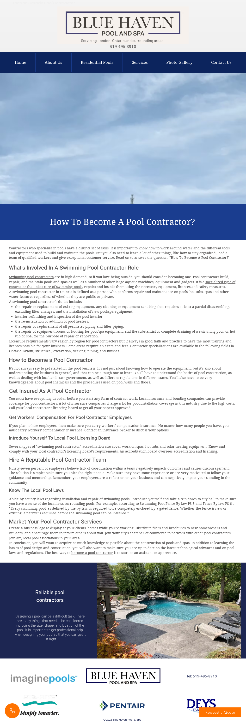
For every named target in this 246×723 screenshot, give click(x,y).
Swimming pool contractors (31, 277)
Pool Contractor (214, 257)
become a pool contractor (92, 553)
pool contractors (105, 341)
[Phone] (12, 710)
